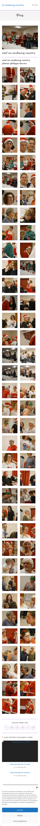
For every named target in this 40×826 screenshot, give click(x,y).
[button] (37, 787)
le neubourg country (13, 5)
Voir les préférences (20, 821)
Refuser (20, 816)
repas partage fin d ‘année (20, 764)
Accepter (20, 810)
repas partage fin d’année (20, 772)
